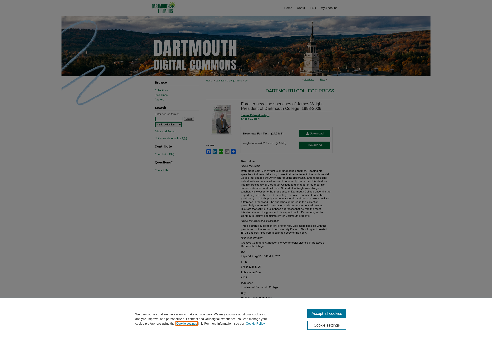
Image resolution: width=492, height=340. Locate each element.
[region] (246, 319)
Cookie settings (186, 323)
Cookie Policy (255, 323)
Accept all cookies (327, 313)
